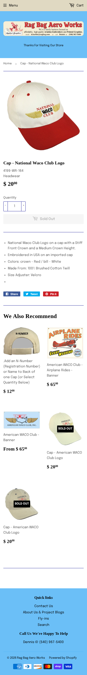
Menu (13, 5)
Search (43, 625)
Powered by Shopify (63, 657)
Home (7, 63)
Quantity (9, 197)
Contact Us (43, 606)
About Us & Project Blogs (43, 612)
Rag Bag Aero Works (31, 657)
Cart (80, 5)
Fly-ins (43, 618)
